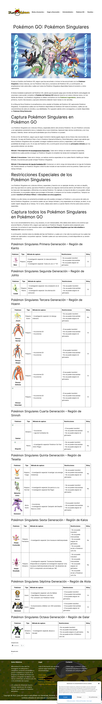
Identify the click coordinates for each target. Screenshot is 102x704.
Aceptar (65, 697)
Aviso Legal (89, 701)
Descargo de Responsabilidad (48, 684)
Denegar (79, 697)
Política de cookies (71, 701)
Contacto (69, 675)
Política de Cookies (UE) (46, 682)
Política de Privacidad (81, 701)
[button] (99, 683)
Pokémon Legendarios (68, 97)
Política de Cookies (44, 679)
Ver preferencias (93, 697)
